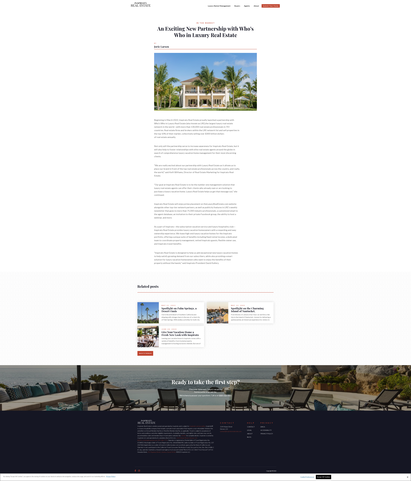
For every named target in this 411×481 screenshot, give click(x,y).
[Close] (407, 477)
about (250, 434)
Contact (251, 427)
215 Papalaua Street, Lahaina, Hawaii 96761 (162, 452)
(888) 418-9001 (225, 395)
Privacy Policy (267, 434)
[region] (205, 477)
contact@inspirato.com (149, 440)
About (256, 6)
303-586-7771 (163, 440)
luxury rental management (219, 6)
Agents (247, 6)
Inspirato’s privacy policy (197, 426)
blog (249, 437)
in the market (205, 23)
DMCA (263, 427)
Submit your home (270, 6)
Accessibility (266, 430)
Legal (249, 430)
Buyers (237, 6)
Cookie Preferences (307, 477)
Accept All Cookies (323, 477)
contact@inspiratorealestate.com (230, 431)
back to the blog (145, 353)
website (183, 435)
